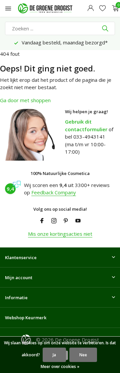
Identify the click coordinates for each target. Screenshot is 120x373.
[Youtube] (78, 221)
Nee (83, 355)
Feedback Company (53, 192)
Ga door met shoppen (25, 100)
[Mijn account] (90, 8)
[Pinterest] (66, 221)
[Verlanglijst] (102, 8)
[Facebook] (42, 221)
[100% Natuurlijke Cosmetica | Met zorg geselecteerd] (51, 8)
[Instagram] (54, 221)
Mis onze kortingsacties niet (60, 233)
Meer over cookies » (60, 366)
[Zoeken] (106, 28)
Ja (54, 355)
